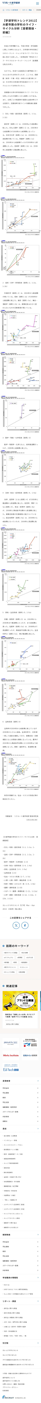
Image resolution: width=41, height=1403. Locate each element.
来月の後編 (8, 795)
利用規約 (6, 1390)
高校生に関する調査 (12, 1024)
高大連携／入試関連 (10, 1136)
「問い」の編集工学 (10, 1200)
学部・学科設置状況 (10, 1331)
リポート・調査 (27, 10)
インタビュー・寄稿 (10, 1140)
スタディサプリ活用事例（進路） (14, 1204)
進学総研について (9, 1378)
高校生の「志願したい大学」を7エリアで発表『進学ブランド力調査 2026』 (20, 1015)
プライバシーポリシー (10, 1387)
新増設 (7, 962)
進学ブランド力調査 (11, 953)
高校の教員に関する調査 (12, 1313)
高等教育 (6, 1081)
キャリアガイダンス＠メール (13, 1214)
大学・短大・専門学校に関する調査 (15, 1322)
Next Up (7, 1285)
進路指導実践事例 (10, 1159)
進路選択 (24, 962)
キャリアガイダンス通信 (12, 1218)
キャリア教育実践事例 (11, 1163)
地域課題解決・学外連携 (12, 1181)
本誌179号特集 (10, 46)
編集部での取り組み (10, 1223)
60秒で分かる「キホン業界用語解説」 (16, 1289)
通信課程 (22, 972)
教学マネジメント (10, 967)
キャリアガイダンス (10, 1355)
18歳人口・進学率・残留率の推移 (15, 1327)
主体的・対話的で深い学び (12, 1177)
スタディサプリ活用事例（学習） (14, 1209)
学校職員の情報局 (10, 1277)
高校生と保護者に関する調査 (13, 1317)
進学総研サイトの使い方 (11, 1381)
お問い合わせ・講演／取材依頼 (13, 1384)
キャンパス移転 (10, 972)
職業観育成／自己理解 (11, 1186)
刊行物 (5, 1343)
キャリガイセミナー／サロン (13, 1145)
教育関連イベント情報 (11, 1149)
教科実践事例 (8, 1172)
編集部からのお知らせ (11, 1227)
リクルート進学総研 (12, 10)
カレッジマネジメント (10, 1350)
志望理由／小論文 (10, 1195)
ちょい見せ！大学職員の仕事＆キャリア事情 (18, 1294)
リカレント (24, 967)
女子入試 (30, 957)
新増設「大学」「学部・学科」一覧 (15, 1336)
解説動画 (6, 1234)
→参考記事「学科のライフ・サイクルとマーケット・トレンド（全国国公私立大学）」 (20, 60)
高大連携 (25, 953)
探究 (15, 962)
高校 (4, 1128)
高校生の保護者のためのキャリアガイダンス (18, 1365)
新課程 (20, 957)
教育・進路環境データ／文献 (13, 1154)
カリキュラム (9, 957)
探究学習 (7, 1168)
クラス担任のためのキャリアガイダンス (17, 1360)
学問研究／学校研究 (10, 1191)
